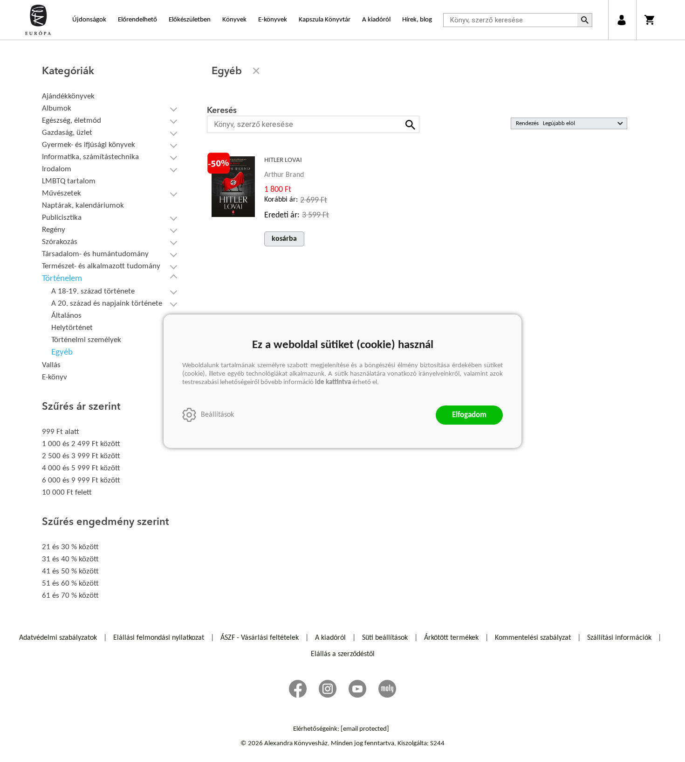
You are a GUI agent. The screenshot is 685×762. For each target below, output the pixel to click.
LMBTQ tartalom (69, 181)
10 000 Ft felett (67, 492)
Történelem (62, 278)
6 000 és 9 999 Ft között (81, 480)
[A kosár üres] (650, 20)
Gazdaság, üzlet (67, 133)
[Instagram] (328, 689)
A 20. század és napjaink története (106, 304)
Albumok (56, 108)
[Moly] (387, 689)
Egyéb (62, 352)
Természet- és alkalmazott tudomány (101, 266)
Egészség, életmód (71, 121)
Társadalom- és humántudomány (95, 254)
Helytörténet (72, 328)
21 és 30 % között (70, 547)
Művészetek (61, 193)
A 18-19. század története (93, 291)
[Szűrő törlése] (256, 71)
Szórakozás (59, 242)
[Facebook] (298, 689)
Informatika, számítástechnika (90, 157)
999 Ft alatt (60, 432)
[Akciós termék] (218, 163)
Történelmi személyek (86, 340)
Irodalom (56, 169)
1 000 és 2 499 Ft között (81, 444)
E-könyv (54, 377)
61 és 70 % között (70, 596)
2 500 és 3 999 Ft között (81, 456)
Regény (53, 230)
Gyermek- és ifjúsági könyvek (88, 145)
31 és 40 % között (70, 559)
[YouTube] (357, 689)
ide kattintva (333, 382)
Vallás (51, 365)
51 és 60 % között (70, 583)
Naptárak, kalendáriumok (83, 206)
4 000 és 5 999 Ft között (81, 468)
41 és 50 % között (70, 571)
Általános (66, 316)
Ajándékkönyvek (68, 96)
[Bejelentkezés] (621, 20)
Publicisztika (62, 218)
